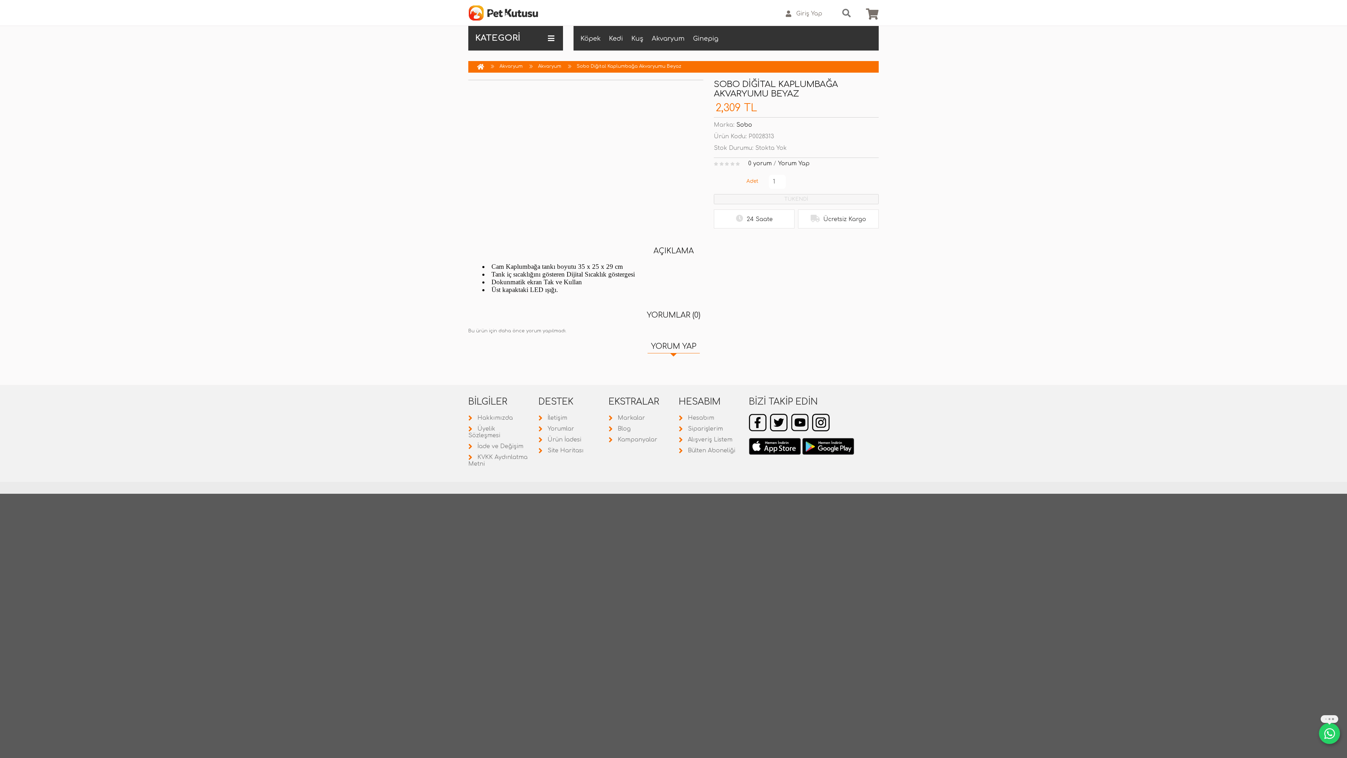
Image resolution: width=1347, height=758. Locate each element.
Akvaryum (668, 38)
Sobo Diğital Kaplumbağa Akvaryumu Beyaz (629, 66)
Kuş (637, 38)
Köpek (591, 38)
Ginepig (705, 38)
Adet (752, 181)
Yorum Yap (794, 163)
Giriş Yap (809, 14)
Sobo (744, 125)
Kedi (616, 38)
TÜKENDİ (796, 199)
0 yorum (760, 163)
